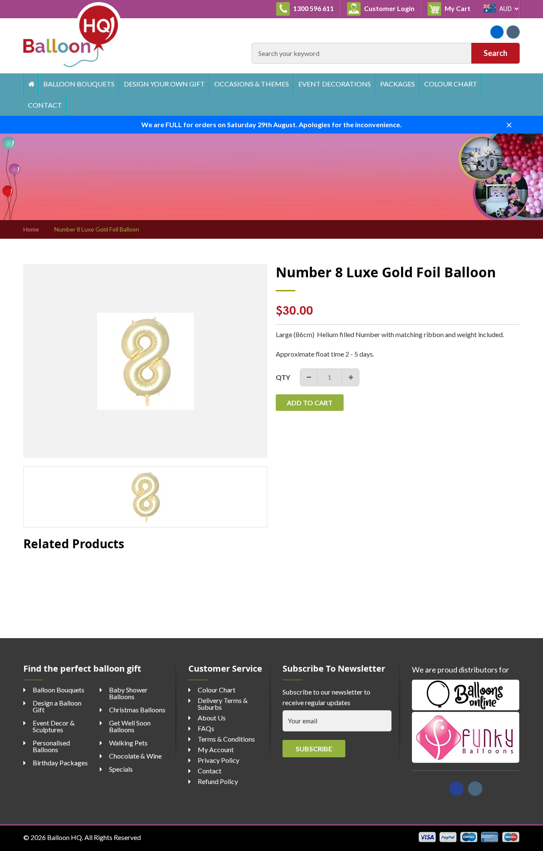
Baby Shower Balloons (128, 693)
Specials (121, 769)
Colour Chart (450, 84)
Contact (45, 105)
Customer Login (388, 8)
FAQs (206, 728)
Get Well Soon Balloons (130, 726)
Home (30, 84)
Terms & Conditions (226, 739)
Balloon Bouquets (79, 84)
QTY (283, 377)
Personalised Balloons (51, 746)
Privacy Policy (218, 760)
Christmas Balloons (137, 710)
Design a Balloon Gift (57, 706)
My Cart (460, 8)
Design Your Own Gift (164, 84)
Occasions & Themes (251, 84)
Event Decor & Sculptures (54, 726)
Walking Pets (128, 743)
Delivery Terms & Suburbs (223, 703)
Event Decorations (334, 84)
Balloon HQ (64, 837)
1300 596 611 (313, 8)
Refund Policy (218, 781)
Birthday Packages (60, 763)
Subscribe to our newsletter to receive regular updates (326, 697)
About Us (212, 718)
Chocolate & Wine (135, 756)
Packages (397, 84)
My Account (216, 749)
